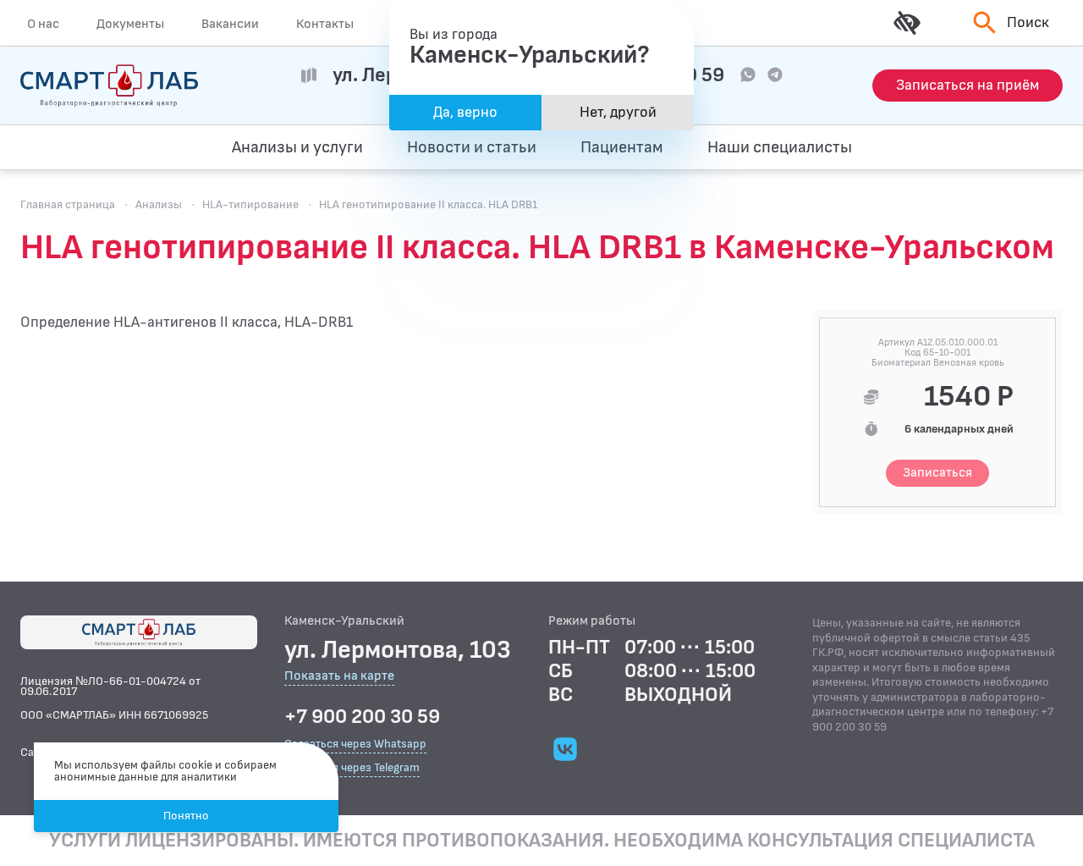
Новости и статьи (471, 147)
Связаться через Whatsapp (355, 743)
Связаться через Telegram (352, 767)
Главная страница (67, 204)
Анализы (158, 204)
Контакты (325, 23)
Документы (130, 23)
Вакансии (230, 23)
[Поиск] (982, 147)
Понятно (186, 815)
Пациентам (621, 147)
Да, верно (465, 112)
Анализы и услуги (297, 147)
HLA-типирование (250, 204)
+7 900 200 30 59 (362, 717)
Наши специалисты (779, 147)
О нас (43, 23)
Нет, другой (618, 112)
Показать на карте (339, 677)
